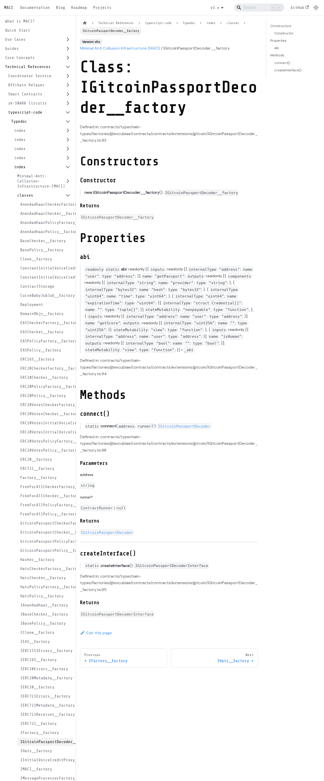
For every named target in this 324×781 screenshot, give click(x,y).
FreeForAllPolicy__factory (46, 514)
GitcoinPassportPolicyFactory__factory (46, 541)
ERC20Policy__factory (43, 395)
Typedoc (19, 121)
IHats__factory (36, 751)
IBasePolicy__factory (43, 623)
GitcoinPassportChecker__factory (46, 532)
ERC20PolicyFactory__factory (46, 386)
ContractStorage (37, 286)
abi (276, 48)
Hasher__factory (37, 559)
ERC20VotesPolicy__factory (46, 450)
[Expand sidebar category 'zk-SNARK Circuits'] (67, 103)
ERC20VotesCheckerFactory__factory (46, 405)
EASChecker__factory (42, 332)
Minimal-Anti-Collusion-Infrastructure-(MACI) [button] (41, 181)
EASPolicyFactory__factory (46, 341)
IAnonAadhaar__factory (44, 605)
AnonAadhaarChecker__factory (46, 213)
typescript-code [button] (25, 112)
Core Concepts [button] (20, 57)
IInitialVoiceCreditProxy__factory (46, 760)
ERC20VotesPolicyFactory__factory (46, 441)
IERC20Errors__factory (44, 669)
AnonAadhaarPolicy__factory (46, 231)
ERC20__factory (36, 459)
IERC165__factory (38, 660)
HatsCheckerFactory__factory (46, 568)
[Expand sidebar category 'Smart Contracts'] (67, 94)
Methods (277, 55)
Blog (60, 7)
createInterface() (287, 70)
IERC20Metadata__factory (46, 678)
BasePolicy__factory (42, 250)
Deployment (31, 304)
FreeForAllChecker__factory (46, 496)
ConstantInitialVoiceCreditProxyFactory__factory (46, 268)
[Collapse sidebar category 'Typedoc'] (67, 121)
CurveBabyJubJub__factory (46, 295)
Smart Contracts (25, 94)
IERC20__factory (37, 687)
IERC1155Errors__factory (46, 650)
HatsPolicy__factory (42, 596)
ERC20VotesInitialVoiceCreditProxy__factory (46, 432)
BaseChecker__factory (43, 241)
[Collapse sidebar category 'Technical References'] (67, 67)
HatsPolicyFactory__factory (46, 587)
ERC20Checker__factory (44, 377)
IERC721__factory (38, 723)
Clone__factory (36, 259)
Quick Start (17, 30)
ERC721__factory (37, 468)
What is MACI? (20, 21)
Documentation (35, 7)
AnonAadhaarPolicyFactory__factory (46, 222)
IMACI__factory (36, 769)
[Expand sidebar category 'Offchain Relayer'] (67, 85)
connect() (282, 63)
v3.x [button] (214, 7)
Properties (278, 40)
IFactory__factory (39, 732)
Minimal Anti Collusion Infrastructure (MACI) (120, 48)
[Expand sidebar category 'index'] (67, 130)
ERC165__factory (37, 359)
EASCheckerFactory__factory (46, 323)
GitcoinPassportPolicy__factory (46, 550)
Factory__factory (38, 477)
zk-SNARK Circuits (27, 103)
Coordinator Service (29, 76)
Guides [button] (12, 48)
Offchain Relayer (26, 85)
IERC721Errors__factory (45, 696)
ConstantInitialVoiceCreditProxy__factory (46, 277)
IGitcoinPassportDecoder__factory (46, 742)
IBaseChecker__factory (44, 614)
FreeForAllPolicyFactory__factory (46, 505)
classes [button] (25, 195)
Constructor (284, 33)
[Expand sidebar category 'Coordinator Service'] (67, 76)
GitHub (297, 7)
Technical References (28, 67)
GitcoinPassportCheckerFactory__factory (46, 523)
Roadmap (79, 7)
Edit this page (99, 633)
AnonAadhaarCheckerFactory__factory (46, 204)
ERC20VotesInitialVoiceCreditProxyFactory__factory (46, 423)
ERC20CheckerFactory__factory (46, 368)
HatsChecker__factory (43, 578)
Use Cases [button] (15, 39)
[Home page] (85, 23)
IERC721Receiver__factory (46, 714)
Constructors (280, 26)
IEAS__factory (35, 641)
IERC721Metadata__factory (46, 705)
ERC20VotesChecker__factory (46, 414)
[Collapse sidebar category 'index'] (67, 167)
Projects (102, 7)
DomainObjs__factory (42, 313)
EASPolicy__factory (40, 350)
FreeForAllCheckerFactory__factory (46, 486)
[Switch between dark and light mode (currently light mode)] (316, 8)
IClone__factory (37, 632)
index (20, 130)
